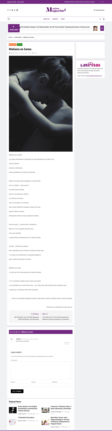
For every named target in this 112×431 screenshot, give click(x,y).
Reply (67, 342)
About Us (46, 19)
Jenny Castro (22, 421)
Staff (63, 19)
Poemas (20, 44)
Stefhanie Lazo (14, 53)
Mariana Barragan (57, 412)
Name (13, 382)
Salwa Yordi (22, 414)
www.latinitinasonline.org (94, 76)
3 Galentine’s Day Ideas (26, 417)
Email (33, 382)
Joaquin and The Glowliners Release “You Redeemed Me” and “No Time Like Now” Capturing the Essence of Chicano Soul (41, 27)
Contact (55, 19)
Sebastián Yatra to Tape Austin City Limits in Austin (79, 2)
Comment (14, 360)
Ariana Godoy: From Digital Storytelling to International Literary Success (27, 409)
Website (54, 382)
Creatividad (13, 44)
